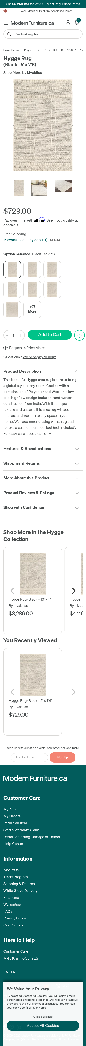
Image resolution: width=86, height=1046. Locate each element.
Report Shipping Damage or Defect (31, 836)
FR (13, 972)
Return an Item (15, 823)
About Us (11, 869)
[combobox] (43, 34)
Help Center (13, 843)
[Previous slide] (14, 125)
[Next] (73, 591)
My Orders (12, 816)
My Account (13, 809)
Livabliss (34, 72)
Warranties (12, 904)
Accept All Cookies (43, 1025)
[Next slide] (71, 125)
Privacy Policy (14, 918)
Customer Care (15, 951)
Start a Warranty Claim (21, 829)
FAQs (7, 911)
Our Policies (13, 925)
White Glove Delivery (20, 890)
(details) (54, 240)
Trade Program (15, 876)
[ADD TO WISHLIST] (79, 335)
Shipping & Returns (19, 883)
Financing (11, 897)
